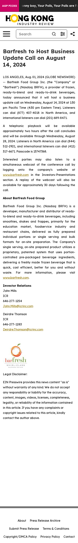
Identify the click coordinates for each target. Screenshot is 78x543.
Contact (69, 536)
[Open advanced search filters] (62, 34)
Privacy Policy (50, 536)
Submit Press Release (24, 528)
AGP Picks (9, 5)
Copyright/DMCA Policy (20, 536)
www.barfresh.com (16, 175)
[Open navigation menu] (6, 34)
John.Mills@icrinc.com (18, 306)
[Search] (54, 34)
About (22, 520)
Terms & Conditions (56, 528)
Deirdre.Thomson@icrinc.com (23, 329)
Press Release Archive (45, 520)
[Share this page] (72, 34)
